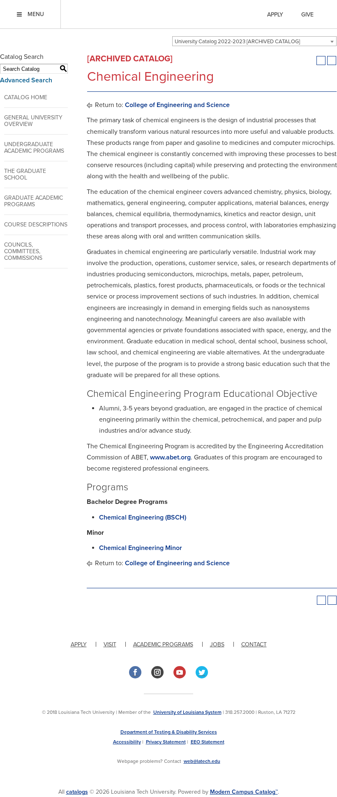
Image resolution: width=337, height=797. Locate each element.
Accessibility (127, 742)
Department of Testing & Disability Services (168, 732)
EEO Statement (207, 742)
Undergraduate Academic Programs (34, 147)
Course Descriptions (35, 224)
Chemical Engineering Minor (140, 548)
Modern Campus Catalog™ (244, 791)
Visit (110, 644)
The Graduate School (25, 174)
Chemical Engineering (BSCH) (142, 517)
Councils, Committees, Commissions (23, 251)
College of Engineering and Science (177, 105)
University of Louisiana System (187, 712)
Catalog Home (25, 97)
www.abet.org (170, 457)
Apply (275, 14)
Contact (254, 644)
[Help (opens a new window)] (331, 60)
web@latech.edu (202, 761)
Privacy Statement (166, 742)
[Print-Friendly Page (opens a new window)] (320, 60)
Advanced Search (26, 80)
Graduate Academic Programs (33, 201)
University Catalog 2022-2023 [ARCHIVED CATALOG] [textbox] (237, 41)
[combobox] (254, 41)
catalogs (77, 791)
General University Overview (33, 121)
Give (307, 14)
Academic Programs (163, 644)
